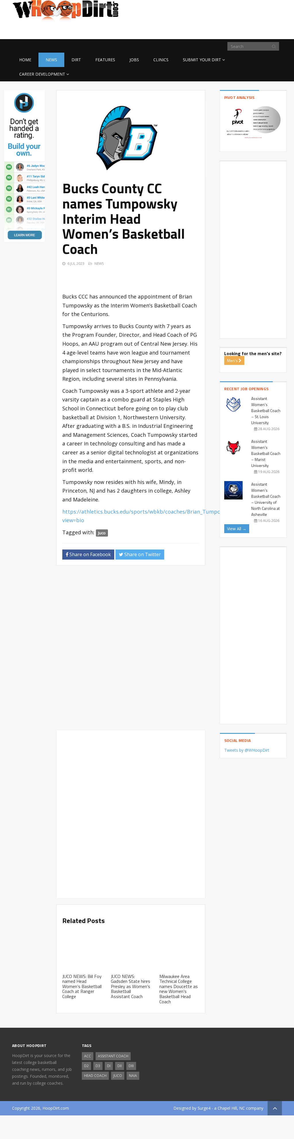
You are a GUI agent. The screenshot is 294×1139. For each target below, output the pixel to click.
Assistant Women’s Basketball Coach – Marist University (266, 453)
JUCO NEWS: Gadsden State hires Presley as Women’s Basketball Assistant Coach (130, 986)
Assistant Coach (113, 1056)
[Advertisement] (236, 30)
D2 (86, 1065)
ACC (87, 1056)
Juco (102, 532)
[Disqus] (130, 650)
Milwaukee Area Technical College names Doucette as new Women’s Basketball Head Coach (178, 989)
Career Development (42, 74)
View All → (236, 528)
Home (25, 59)
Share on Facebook (89, 554)
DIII (131, 1065)
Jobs (134, 59)
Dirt (76, 59)
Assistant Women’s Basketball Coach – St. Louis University (266, 410)
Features (105, 59)
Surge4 (204, 1108)
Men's (233, 360)
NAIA (133, 1075)
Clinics (161, 59)
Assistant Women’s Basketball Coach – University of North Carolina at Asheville (266, 499)
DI (109, 1065)
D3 (98, 1065)
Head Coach (95, 1075)
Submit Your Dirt (202, 59)
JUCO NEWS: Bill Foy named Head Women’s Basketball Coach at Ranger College (82, 986)
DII (119, 1065)
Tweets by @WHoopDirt (246, 750)
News (51, 59)
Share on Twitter (142, 554)
